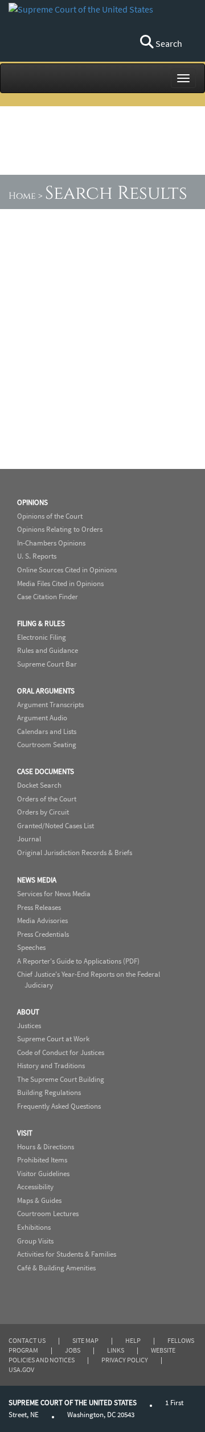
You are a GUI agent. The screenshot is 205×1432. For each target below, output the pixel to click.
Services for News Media (54, 893)
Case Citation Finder (47, 596)
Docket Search (39, 785)
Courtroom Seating (46, 744)
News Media (36, 880)
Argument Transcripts (50, 704)
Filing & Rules (41, 623)
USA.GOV (21, 1369)
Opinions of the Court (50, 516)
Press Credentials (43, 934)
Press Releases (39, 907)
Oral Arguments (46, 691)
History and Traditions (51, 1065)
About (28, 1012)
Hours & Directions (45, 1147)
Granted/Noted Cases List (55, 826)
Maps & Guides (39, 1200)
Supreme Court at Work (53, 1039)
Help (133, 1340)
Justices (29, 1025)
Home (22, 196)
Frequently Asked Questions (59, 1106)
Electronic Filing (41, 637)
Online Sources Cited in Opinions (67, 570)
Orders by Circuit (43, 812)
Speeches (31, 947)
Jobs (72, 1350)
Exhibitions (34, 1227)
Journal (29, 839)
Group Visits (35, 1241)
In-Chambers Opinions (51, 543)
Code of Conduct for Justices (60, 1052)
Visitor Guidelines (43, 1173)
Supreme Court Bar (47, 664)
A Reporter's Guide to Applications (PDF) (78, 961)
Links (115, 1350)
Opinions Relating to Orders (59, 529)
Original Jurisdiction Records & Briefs (74, 852)
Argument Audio (42, 718)
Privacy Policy (124, 1359)
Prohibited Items (42, 1160)
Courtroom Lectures (48, 1213)
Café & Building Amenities (56, 1268)
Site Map (85, 1340)
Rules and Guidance (47, 650)
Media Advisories (42, 920)
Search (168, 43)
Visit (24, 1133)
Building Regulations (49, 1092)
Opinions (32, 502)
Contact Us (27, 1340)
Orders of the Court (46, 799)
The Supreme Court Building (60, 1079)
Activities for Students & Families (66, 1254)
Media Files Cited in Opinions (60, 583)
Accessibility (35, 1187)
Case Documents (45, 771)
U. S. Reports (36, 556)
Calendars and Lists (46, 731)
